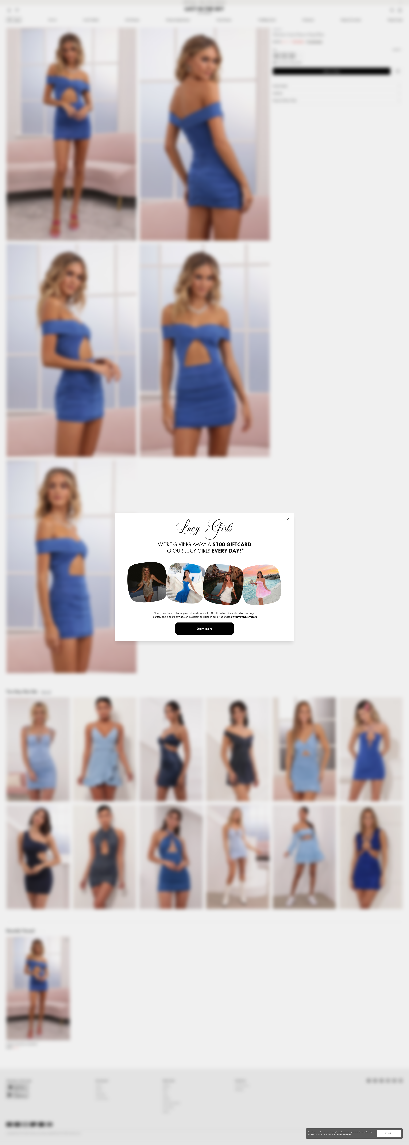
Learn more (204, 628)
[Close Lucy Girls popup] (288, 519)
